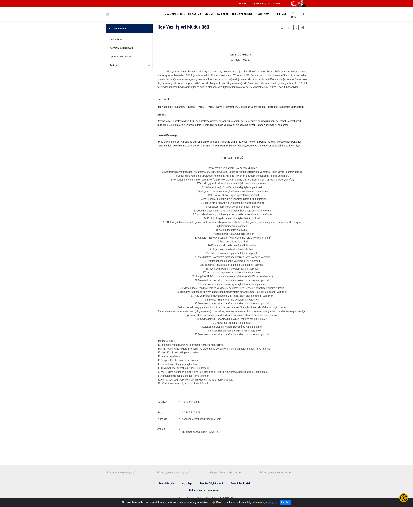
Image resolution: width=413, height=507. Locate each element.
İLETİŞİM (280, 14)
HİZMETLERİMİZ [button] (242, 14)
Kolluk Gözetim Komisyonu (204, 490)
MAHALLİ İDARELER (217, 14)
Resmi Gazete (166, 483)
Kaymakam (116, 39)
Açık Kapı (187, 483)
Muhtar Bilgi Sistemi (211, 483)
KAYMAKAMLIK (118, 28)
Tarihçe (114, 65)
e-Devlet (242, 3)
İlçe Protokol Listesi (120, 56)
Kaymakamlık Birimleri (121, 47)
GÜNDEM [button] (263, 14)
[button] (296, 27)
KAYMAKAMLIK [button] (174, 14)
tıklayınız (272, 502)
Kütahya (276, 3)
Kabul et (285, 502)
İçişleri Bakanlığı (259, 3)
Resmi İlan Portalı (241, 483)
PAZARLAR (194, 14)
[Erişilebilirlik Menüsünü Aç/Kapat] (403, 497)
